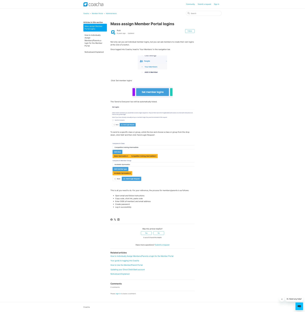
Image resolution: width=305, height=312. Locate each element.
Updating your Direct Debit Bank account (127, 269)
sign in (118, 294)
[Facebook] (111, 219)
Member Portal (97, 13)
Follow (190, 31)
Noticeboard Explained (94, 52)
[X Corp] (115, 219)
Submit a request (204, 4)
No (159, 233)
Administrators (111, 13)
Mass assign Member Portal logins (93, 27)
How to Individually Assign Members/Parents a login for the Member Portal (93, 40)
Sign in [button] (216, 4)
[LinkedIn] (118, 219)
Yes (146, 233)
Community (190, 4)
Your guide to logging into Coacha (124, 260)
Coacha (86, 13)
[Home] (93, 4)
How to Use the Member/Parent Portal (126, 265)
